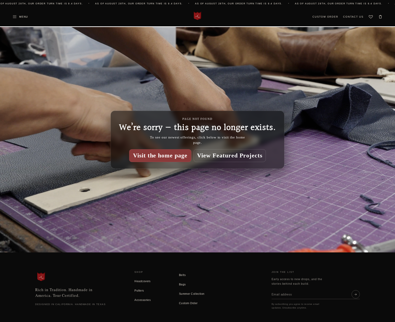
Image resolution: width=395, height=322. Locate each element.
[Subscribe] (356, 294)
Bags (182, 284)
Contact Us (353, 16)
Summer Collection (192, 293)
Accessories (142, 300)
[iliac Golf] (197, 16)
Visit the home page (160, 155)
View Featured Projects (229, 155)
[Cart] (380, 16)
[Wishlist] (370, 16)
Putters (139, 290)
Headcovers (142, 281)
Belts (182, 275)
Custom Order (325, 16)
